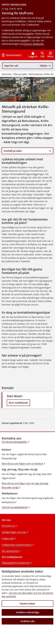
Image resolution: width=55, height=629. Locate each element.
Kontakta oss (9, 525)
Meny (50, 56)
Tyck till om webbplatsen (15, 507)
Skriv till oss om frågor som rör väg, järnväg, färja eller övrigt (25, 485)
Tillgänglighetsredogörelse (16, 562)
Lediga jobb (8, 538)
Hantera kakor (27, 603)
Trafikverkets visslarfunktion (17, 544)
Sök (42, 56)
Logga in (32, 56)
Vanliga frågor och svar (14, 532)
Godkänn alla (27, 621)
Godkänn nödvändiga (27, 612)
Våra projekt (20, 74)
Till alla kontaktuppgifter (14, 441)
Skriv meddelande (18, 402)
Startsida (6, 74)
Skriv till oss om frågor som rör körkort (22, 463)
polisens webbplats (33, 43)
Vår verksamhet (10, 551)
